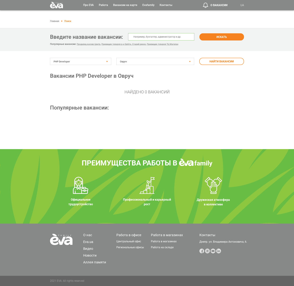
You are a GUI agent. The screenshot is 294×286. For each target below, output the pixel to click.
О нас (87, 235)
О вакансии (218, 5)
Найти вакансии (221, 61)
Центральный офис (128, 241)
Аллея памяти (94, 262)
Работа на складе (162, 247)
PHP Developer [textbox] (62, 61)
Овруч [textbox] (123, 61)
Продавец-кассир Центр (88, 44)
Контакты (166, 5)
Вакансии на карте (125, 5)
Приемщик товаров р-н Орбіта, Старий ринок (123, 44)
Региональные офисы (130, 247)
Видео (88, 249)
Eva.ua (88, 242)
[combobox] (80, 61)
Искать (221, 37)
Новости (90, 255)
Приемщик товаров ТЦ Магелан (162, 44)
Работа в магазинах (164, 241)
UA (242, 5)
